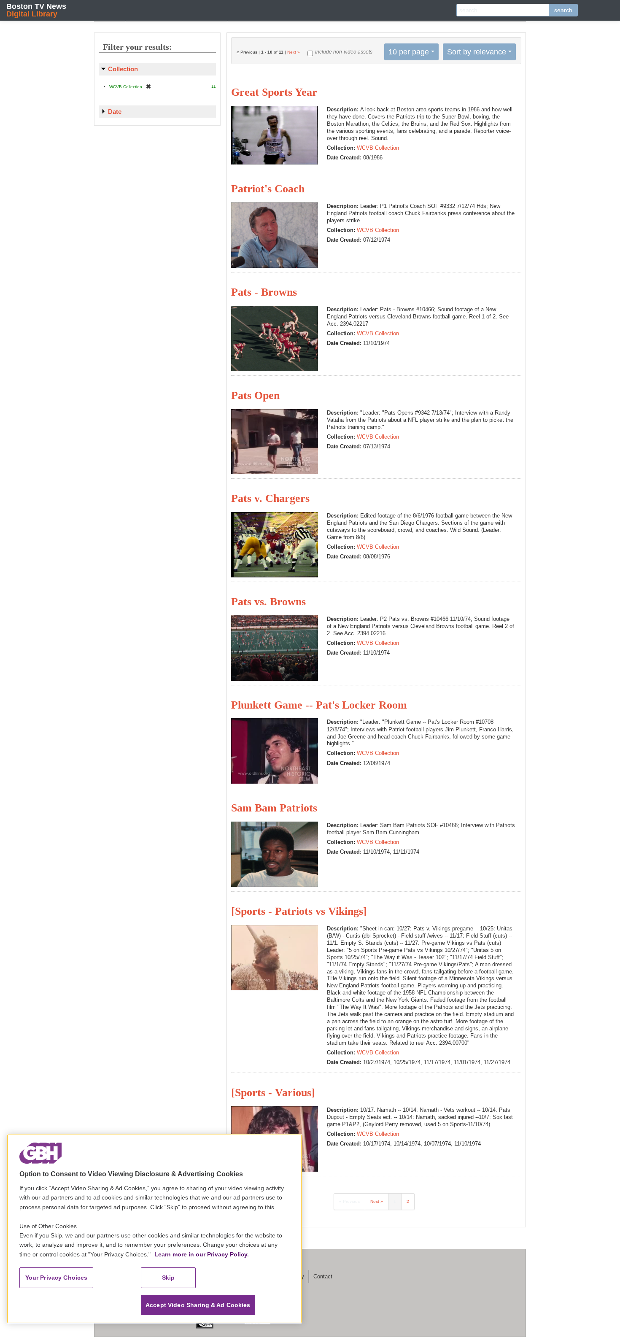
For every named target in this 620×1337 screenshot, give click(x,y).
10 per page (408, 52)
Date (114, 111)
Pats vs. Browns (268, 602)
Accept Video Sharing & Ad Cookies (198, 1305)
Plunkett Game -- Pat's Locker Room (319, 705)
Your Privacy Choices (56, 1277)
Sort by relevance (476, 52)
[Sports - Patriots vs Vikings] (299, 911)
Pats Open (255, 395)
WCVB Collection (378, 148)
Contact (322, 1276)
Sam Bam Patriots (274, 808)
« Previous (349, 1201)
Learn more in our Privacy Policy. (201, 1254)
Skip (168, 1277)
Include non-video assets (343, 52)
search (563, 10)
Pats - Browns (264, 292)
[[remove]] (148, 86)
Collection (123, 69)
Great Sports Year (274, 92)
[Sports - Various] (273, 1092)
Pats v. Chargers (270, 498)
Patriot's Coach (268, 189)
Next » (293, 52)
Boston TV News (36, 10)
